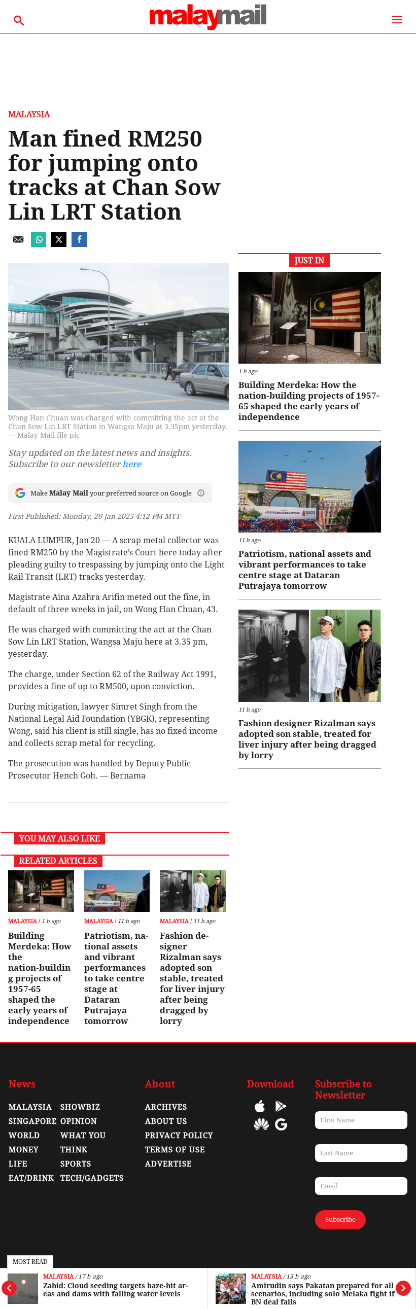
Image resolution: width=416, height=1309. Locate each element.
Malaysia (58, 1276)
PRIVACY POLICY (179, 1135)
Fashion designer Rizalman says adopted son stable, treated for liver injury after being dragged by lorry (192, 978)
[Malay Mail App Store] (260, 1113)
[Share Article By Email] (18, 244)
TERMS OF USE (175, 1149)
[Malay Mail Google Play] (281, 1113)
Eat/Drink (31, 1178)
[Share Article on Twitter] (58, 244)
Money (24, 1149)
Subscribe (340, 1219)
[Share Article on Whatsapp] (38, 244)
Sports (75, 1164)
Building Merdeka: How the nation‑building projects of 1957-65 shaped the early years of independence (40, 978)
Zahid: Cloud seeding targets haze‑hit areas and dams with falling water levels (115, 1290)
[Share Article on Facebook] (79, 244)
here (131, 464)
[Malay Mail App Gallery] (261, 1132)
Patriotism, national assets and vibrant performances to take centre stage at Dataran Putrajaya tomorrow (116, 978)
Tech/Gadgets (92, 1178)
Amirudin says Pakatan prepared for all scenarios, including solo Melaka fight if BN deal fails (323, 1294)
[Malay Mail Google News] (281, 1132)
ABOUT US (166, 1121)
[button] (201, 493)
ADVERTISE (168, 1164)
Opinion (78, 1121)
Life (18, 1164)
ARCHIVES (166, 1107)
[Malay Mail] (208, 28)
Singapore (33, 1121)
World (24, 1135)
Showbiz (80, 1107)
